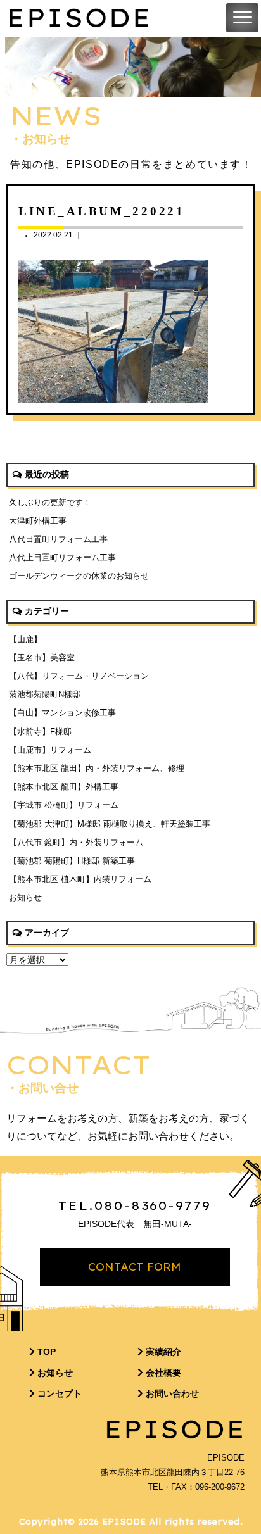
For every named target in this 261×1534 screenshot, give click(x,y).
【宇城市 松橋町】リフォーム (63, 805)
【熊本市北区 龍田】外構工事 (63, 786)
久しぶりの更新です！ (50, 502)
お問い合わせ (171, 1393)
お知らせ (25, 897)
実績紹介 (162, 1352)
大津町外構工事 (38, 520)
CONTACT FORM (134, 1267)
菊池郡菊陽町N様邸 (44, 694)
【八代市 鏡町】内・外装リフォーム (76, 842)
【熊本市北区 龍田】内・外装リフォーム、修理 (96, 768)
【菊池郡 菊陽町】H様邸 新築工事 (72, 860)
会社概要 (162, 1372)
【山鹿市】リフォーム (50, 750)
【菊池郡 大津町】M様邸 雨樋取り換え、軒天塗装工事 (109, 824)
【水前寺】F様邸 (40, 731)
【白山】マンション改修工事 (62, 712)
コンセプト (58, 1393)
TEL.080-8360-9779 (134, 1205)
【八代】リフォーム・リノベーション (79, 676)
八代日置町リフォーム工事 (58, 539)
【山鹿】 (25, 639)
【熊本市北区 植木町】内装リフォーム (80, 879)
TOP (45, 1352)
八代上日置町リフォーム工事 (62, 557)
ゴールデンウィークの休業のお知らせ (79, 576)
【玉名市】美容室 (42, 657)
